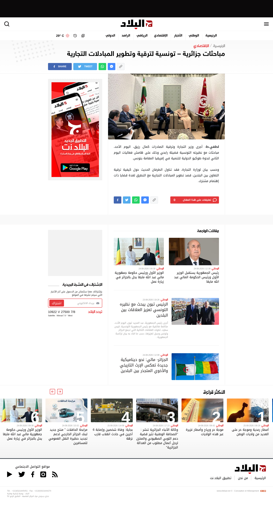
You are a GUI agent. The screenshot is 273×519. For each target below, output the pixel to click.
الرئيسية (211, 36)
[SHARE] (117, 200)
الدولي (110, 36)
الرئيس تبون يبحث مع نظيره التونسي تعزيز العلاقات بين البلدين (144, 309)
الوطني (194, 36)
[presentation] (60, 391)
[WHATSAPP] (102, 66)
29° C (60, 35)
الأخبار (178, 36)
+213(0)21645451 (20, 491)
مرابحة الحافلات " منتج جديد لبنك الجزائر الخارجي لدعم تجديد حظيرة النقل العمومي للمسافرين (68, 436)
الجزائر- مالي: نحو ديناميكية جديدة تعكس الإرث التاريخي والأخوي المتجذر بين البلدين (144, 365)
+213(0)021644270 (42, 491)
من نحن (243, 478)
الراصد (126, 36)
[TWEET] (126, 200)
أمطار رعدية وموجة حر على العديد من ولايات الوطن (250, 432)
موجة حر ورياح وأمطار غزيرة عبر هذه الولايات (204, 432)
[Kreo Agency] (263, 491)
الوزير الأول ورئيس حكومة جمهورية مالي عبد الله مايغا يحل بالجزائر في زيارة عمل (139, 277)
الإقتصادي (161, 36)
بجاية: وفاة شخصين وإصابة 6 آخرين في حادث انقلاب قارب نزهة (113, 434)
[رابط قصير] (120, 66)
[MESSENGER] (111, 66)
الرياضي (142, 36)
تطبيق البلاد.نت (220, 478)
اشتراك (56, 303)
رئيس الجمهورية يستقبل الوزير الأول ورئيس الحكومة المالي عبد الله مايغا (196, 277)
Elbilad (136, 24)
